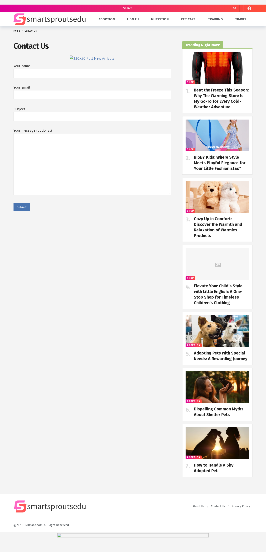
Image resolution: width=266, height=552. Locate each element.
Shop (190, 82)
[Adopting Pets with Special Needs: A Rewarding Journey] (217, 331)
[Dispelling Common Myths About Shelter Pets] (217, 387)
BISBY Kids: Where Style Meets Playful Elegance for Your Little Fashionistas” (219, 163)
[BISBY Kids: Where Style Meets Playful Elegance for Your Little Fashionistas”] (217, 135)
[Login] (249, 8)
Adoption (193, 345)
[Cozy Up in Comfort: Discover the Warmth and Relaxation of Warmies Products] (217, 197)
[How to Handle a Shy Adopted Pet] (217, 443)
